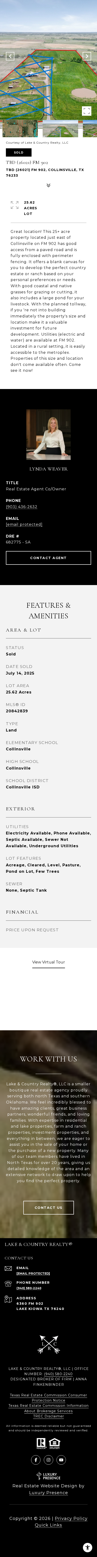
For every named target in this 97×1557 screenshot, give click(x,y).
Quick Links (48, 1525)
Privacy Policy (71, 1518)
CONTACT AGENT (48, 558)
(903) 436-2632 (21, 507)
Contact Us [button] (49, 1208)
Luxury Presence (48, 1492)
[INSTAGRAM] (48, 1460)
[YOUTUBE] (61, 1460)
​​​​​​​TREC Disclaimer (48, 1416)
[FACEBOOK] (35, 1460)
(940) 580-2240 (28, 1288)
